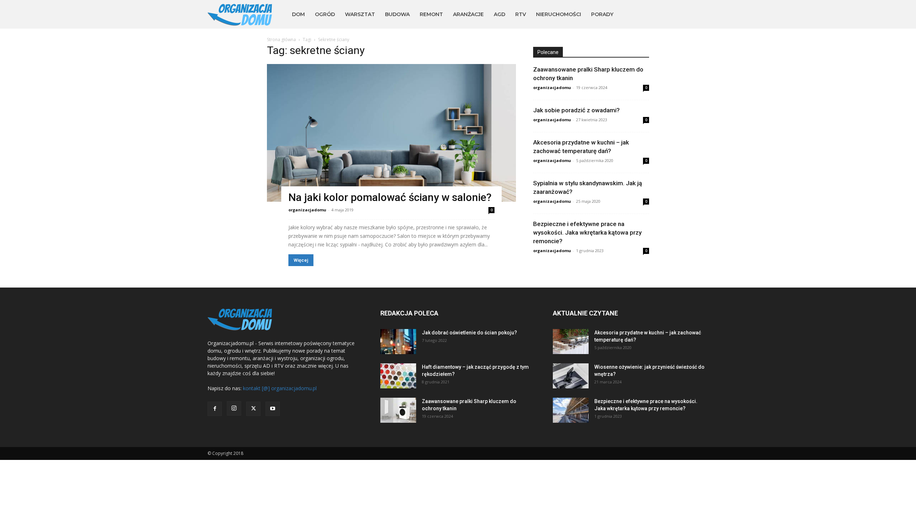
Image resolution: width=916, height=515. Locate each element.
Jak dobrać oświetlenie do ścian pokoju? (469, 332)
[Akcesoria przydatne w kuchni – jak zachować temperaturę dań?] (571, 341)
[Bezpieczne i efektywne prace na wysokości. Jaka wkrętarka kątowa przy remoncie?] (571, 410)
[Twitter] (253, 409)
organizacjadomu (307, 209)
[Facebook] (215, 409)
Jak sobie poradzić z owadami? (576, 110)
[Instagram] (234, 408)
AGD (499, 14)
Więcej (301, 260)
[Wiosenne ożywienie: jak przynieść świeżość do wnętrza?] (571, 375)
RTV (520, 14)
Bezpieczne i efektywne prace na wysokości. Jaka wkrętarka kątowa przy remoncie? (587, 232)
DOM (298, 14)
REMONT (431, 14)
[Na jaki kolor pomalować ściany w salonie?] (391, 133)
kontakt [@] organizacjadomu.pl (280, 388)
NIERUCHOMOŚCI (558, 14)
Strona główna (281, 39)
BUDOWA (397, 14)
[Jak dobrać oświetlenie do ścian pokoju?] (398, 341)
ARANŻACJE (468, 14)
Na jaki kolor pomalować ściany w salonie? (390, 197)
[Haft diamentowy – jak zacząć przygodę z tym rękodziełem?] (398, 375)
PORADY (602, 14)
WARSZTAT (360, 14)
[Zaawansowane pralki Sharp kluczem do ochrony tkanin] (398, 410)
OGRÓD (325, 14)
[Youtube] (272, 409)
